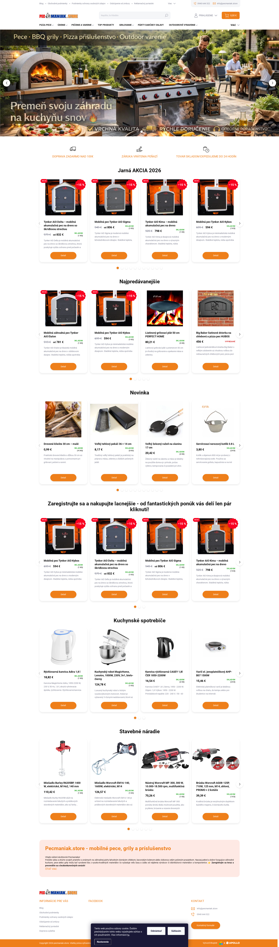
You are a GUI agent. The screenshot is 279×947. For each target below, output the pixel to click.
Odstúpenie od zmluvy (120, 3)
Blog (41, 3)
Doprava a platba (47, 931)
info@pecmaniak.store (207, 908)
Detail (63, 255)
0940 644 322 (203, 914)
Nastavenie (103, 941)
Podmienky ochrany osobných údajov (88, 3)
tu (128, 934)
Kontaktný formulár (205, 925)
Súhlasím (176, 931)
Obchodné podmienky (57, 3)
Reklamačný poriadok (144, 3)
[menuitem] (46, 25)
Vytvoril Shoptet (210, 943)
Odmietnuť (156, 931)
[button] (11, 82)
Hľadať (166, 15)
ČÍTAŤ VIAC (51, 869)
